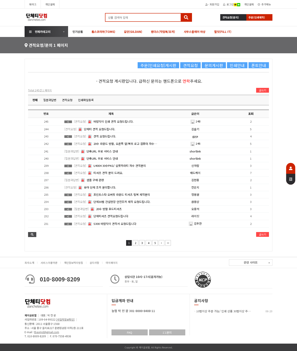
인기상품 (77, 32)
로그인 (230, 4)
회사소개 (29, 262)
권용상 (195, 202)
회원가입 (214, 4)
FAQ (129, 332)
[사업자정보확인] (65, 319)
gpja (195, 136)
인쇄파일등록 (86, 100)
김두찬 (197, 223)
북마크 (32, 4)
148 (197, 121)
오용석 (195, 209)
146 (197, 143)
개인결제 (50, 4)
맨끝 (168, 243)
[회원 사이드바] (290, 174)
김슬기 (195, 129)
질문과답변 (49, 100)
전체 (35, 100)
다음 (161, 243)
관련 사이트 (251, 262)
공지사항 (94, 262)
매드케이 (195, 173)
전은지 (195, 187)
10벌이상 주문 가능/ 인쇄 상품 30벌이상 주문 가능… (227, 311)
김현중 (195, 180)
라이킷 (195, 216)
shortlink (195, 151)
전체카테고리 (42, 32)
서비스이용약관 (49, 262)
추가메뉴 (266, 4)
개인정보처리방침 (73, 262)
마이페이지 (112, 262)
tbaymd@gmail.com (46, 332)
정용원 (195, 194)
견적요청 (67, 100)
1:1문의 (167, 332)
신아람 (195, 166)
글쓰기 (262, 90)
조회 (251, 114)
